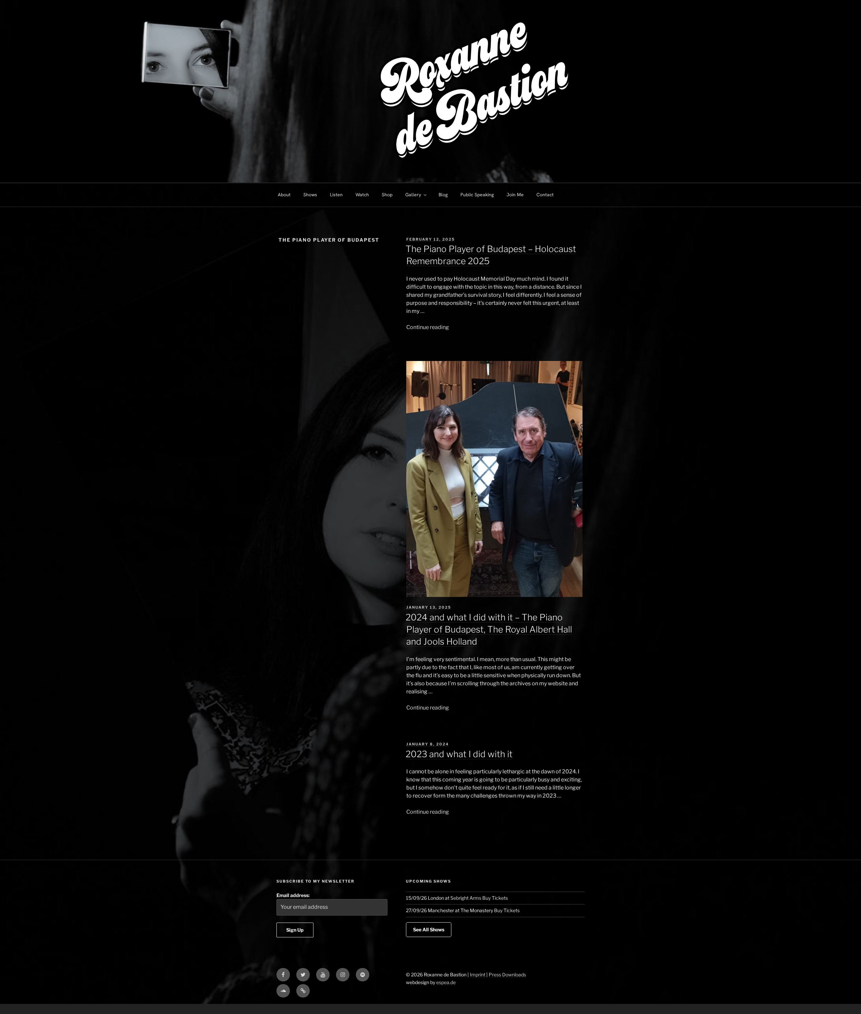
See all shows (428, 929)
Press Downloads (507, 974)
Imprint (477, 974)
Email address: (293, 895)
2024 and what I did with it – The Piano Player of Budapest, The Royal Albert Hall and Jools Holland (489, 629)
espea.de (446, 982)
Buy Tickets (495, 898)
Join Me (515, 195)
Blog (443, 195)
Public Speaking (477, 195)
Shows (310, 195)
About (284, 195)
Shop (387, 195)
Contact (545, 195)
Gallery (413, 195)
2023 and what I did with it (459, 754)
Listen (336, 195)
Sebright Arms (465, 898)
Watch (362, 195)
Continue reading (427, 327)
